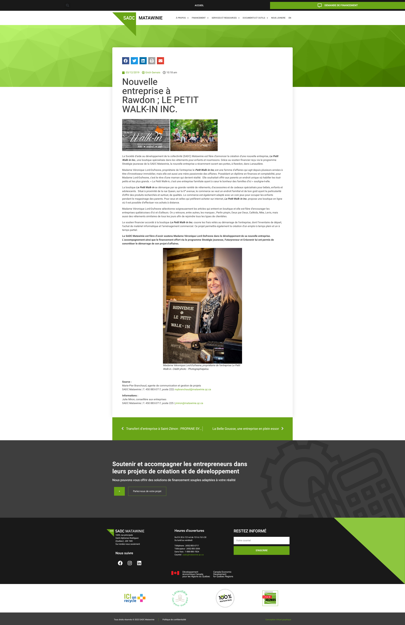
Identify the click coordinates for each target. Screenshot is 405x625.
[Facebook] (120, 563)
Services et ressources (224, 17)
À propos (181, 17)
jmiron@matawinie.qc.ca (189, 403)
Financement (199, 17)
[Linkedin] (139, 563)
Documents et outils (254, 17)
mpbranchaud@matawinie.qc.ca (193, 389)
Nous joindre (278, 17)
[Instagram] (129, 563)
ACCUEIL (199, 5)
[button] (67, 5)
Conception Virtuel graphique (278, 619)
